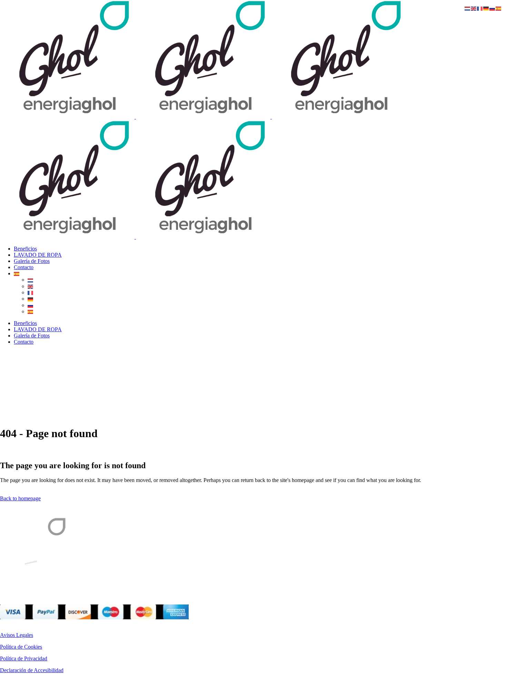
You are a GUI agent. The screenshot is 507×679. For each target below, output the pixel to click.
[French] (31, 292)
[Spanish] (17, 273)
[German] (31, 299)
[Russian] (31, 305)
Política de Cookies (21, 647)
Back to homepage (20, 498)
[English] (31, 286)
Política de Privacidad (23, 658)
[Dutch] (31, 280)
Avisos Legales (16, 635)
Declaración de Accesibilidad (31, 670)
